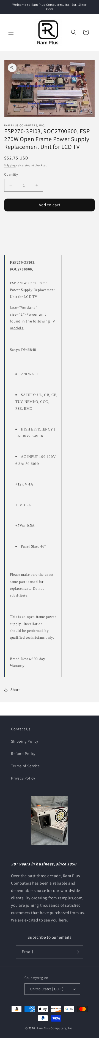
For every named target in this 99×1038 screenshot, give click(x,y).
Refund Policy (23, 753)
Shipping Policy (24, 741)
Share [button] (15, 689)
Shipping (10, 165)
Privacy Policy (23, 778)
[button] (11, 32)
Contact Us (21, 728)
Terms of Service (25, 765)
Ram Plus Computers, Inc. (55, 1028)
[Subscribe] (77, 952)
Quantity (11, 174)
